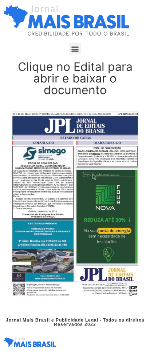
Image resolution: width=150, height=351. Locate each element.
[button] (75, 49)
